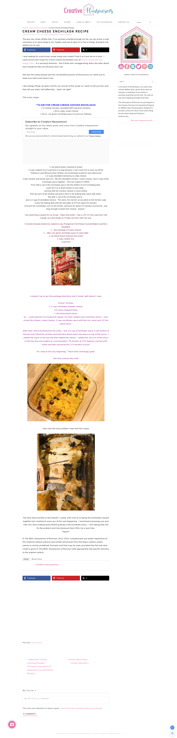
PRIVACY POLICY (115, 733)
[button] (105, 250)
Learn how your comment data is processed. (81, 708)
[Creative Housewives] (88, 14)
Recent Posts (37, 559)
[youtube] (121, 69)
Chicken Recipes (41, 28)
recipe (31, 28)
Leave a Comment (65, 34)
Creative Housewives (47, 564)
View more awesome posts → (143, 120)
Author (26, 559)
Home (25, 28)
